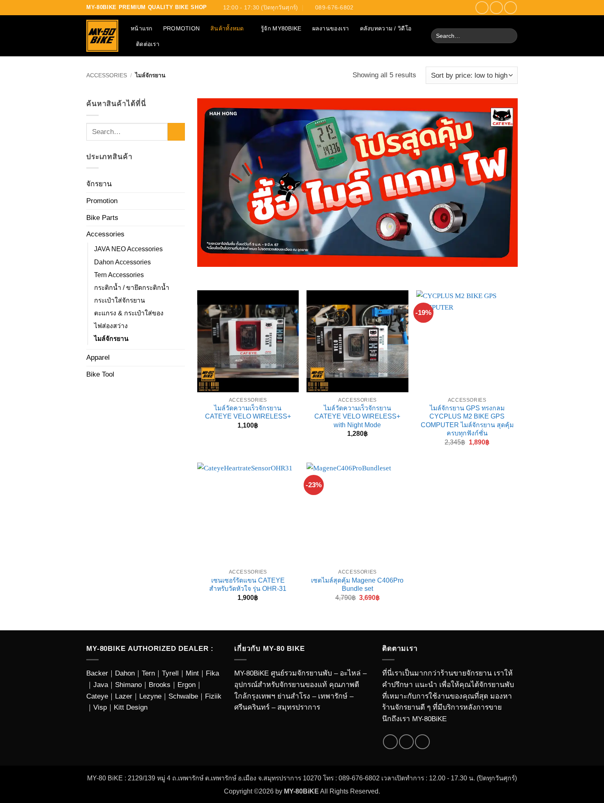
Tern (148, 673)
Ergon (187, 684)
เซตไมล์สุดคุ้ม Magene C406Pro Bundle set (357, 584)
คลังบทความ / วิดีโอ (385, 28)
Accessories (106, 75)
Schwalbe (183, 696)
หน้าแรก (141, 28)
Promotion (181, 28)
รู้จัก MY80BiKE (281, 28)
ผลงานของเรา (330, 28)
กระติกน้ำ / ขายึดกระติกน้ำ (131, 287)
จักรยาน (99, 184)
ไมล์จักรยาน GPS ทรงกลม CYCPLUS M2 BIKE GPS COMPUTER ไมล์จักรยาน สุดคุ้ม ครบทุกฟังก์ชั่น (467, 421)
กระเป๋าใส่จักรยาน (119, 300)
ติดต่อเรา (147, 44)
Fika (212, 673)
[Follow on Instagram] (496, 7)
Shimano (128, 684)
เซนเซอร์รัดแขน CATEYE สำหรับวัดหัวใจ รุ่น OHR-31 (247, 584)
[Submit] (508, 36)
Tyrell (170, 673)
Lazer (123, 696)
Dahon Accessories (122, 262)
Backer (97, 673)
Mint (192, 673)
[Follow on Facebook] (482, 7)
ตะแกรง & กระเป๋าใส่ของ (129, 313)
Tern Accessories (119, 274)
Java (100, 684)
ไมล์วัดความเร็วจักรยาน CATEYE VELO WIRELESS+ (248, 412)
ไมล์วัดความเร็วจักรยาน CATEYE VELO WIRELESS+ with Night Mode (357, 416)
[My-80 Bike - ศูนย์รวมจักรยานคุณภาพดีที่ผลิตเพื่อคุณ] (102, 36)
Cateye (97, 696)
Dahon (125, 673)
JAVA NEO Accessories (128, 248)
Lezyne (150, 696)
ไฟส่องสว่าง (111, 325)
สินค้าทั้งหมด (227, 28)
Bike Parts (102, 217)
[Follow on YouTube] (510, 7)
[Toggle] (180, 184)
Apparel (98, 357)
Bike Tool (100, 374)
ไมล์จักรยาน (111, 338)
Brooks (160, 684)
